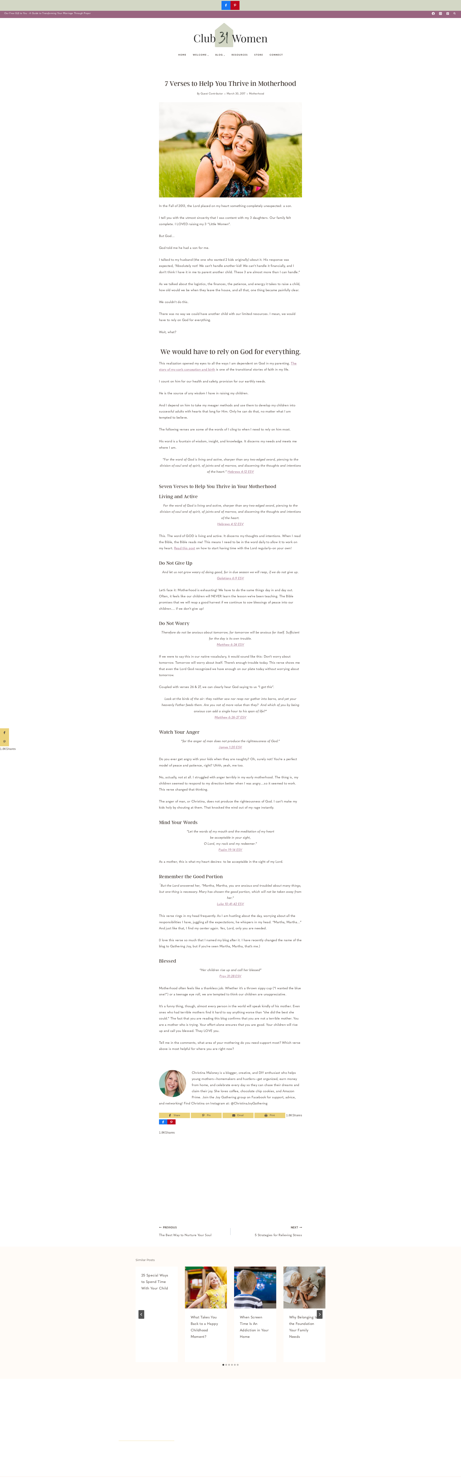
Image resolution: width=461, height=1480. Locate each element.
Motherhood (256, 93)
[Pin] (171, 1121)
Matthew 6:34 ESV (230, 645)
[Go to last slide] (141, 1314)
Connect (276, 55)
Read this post (184, 548)
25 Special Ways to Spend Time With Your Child (154, 1282)
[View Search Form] (454, 13)
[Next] (320, 1314)
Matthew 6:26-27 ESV (230, 717)
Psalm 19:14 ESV (230, 850)
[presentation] (206, 1288)
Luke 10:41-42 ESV (230, 904)
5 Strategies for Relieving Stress (278, 1231)
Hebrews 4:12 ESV (241, 472)
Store (258, 55)
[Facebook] (433, 13)
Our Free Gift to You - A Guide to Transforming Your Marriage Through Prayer (47, 13)
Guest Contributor (212, 93)
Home (182, 55)
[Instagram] (440, 13)
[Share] (163, 1121)
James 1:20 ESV (230, 747)
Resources (240, 55)
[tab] (223, 1365)
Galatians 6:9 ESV (230, 578)
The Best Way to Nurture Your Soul (185, 1231)
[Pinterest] (448, 13)
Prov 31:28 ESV (230, 976)
